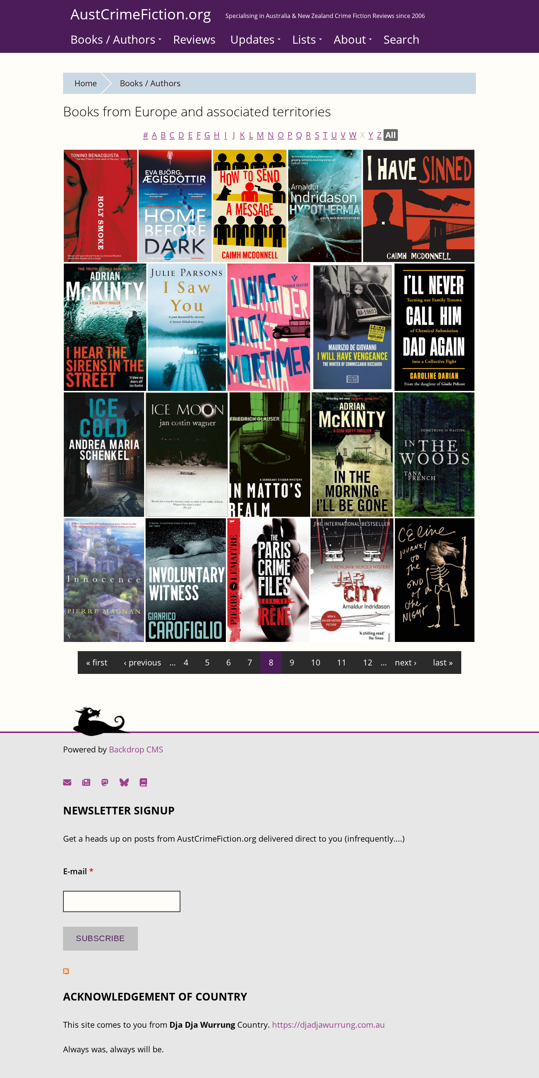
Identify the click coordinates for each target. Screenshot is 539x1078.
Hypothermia (316, 251)
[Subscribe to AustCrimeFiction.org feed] (66, 971)
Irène (241, 631)
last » (443, 662)
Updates (252, 39)
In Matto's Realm (265, 506)
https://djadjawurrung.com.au (328, 1024)
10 (315, 662)
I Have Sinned (392, 251)
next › (406, 662)
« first (96, 662)
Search (401, 39)
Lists (304, 39)
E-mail (78, 871)
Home (85, 83)
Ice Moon (167, 506)
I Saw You (169, 380)
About (350, 39)
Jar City (328, 631)
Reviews (194, 39)
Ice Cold (82, 506)
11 (341, 662)
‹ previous (142, 662)
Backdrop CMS (136, 749)
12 (368, 662)
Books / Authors (112, 39)
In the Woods (423, 506)
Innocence (87, 631)
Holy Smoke (90, 251)
